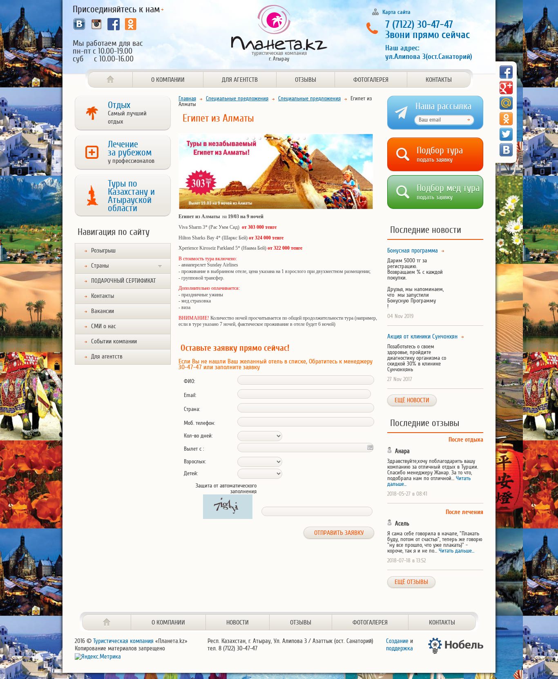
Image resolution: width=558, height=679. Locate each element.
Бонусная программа (412, 251)
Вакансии (102, 311)
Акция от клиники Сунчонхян (422, 337)
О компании (168, 79)
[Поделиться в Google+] (506, 87)
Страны (100, 265)
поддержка (399, 648)
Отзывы (305, 79)
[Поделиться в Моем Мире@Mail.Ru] (506, 103)
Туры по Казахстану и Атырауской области (131, 196)
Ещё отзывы (411, 582)
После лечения (464, 512)
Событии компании (114, 341)
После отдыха (466, 439)
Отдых (127, 112)
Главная (187, 98)
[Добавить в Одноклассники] (506, 118)
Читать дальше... (456, 551)
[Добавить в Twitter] (506, 134)
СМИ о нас (103, 326)
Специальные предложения (237, 98)
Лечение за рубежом (131, 152)
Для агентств (240, 79)
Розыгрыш (103, 250)
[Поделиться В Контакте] (506, 149)
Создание (397, 641)
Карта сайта (396, 12)
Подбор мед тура (448, 190)
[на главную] (107, 622)
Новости (237, 622)
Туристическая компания (123, 641)
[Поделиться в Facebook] (506, 72)
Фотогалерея (370, 79)
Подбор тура (440, 152)
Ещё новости (412, 400)
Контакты (439, 79)
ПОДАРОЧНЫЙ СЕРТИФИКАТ (123, 280)
